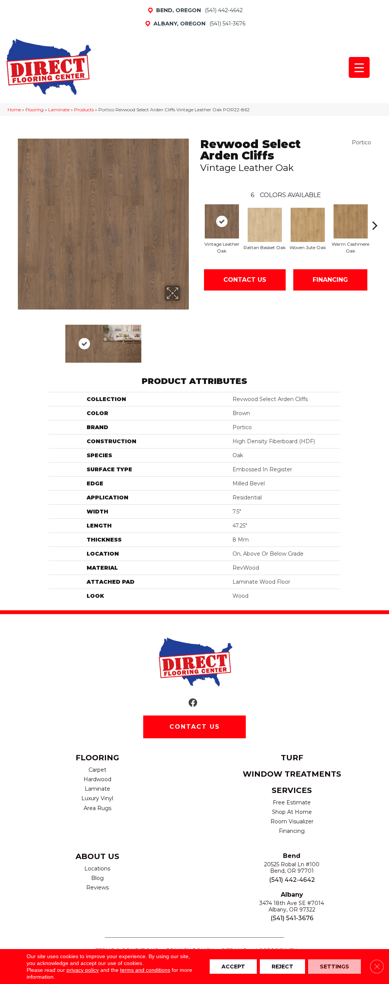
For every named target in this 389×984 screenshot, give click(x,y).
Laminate (59, 109)
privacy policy (82, 970)
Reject (282, 966)
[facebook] (192, 703)
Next (185, 340)
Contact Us (244, 279)
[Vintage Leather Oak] (222, 221)
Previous (21, 340)
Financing (330, 279)
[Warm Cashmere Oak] (351, 221)
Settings (334, 966)
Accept (233, 966)
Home (14, 109)
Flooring (34, 109)
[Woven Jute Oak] (308, 225)
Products (84, 109)
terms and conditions (145, 970)
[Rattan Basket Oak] (265, 225)
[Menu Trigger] (359, 67)
